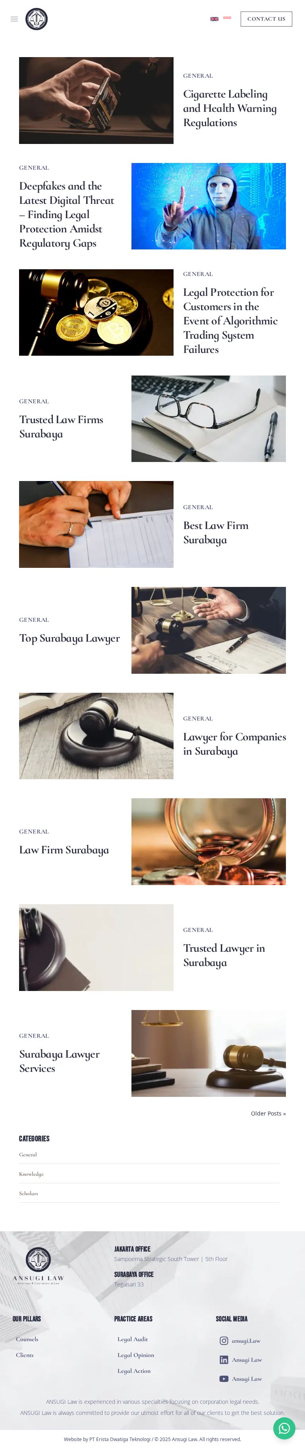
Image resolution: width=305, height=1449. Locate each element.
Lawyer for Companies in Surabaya (234, 744)
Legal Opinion (136, 1355)
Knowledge (31, 1174)
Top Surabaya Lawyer (69, 638)
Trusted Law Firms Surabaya (61, 426)
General (28, 1154)
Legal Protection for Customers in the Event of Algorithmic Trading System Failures (230, 320)
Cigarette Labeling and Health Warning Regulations (230, 108)
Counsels (27, 1339)
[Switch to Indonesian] (227, 19)
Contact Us (266, 18)
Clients (24, 1355)
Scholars (28, 1193)
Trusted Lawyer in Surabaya (224, 955)
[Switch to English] (214, 19)
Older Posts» (268, 1113)
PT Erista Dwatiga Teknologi (120, 1439)
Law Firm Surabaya (64, 850)
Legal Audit (133, 1339)
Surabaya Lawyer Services (59, 1061)
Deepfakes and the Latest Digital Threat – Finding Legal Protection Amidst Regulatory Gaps (66, 214)
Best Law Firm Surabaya (215, 532)
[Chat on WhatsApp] (284, 1428)
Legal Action (134, 1371)
